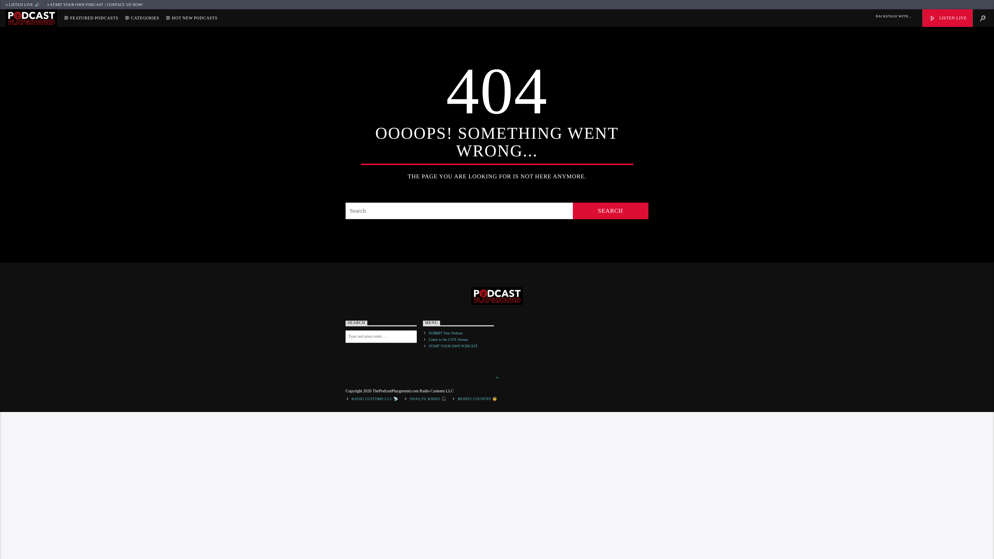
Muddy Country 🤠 (477, 399)
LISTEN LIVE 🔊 (24, 5)
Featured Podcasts (94, 18)
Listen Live (952, 18)
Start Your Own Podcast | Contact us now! (96, 5)
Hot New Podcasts (194, 18)
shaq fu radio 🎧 (428, 399)
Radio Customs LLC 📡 (375, 399)
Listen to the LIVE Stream (448, 340)
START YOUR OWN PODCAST (453, 346)
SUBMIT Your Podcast (446, 333)
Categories (145, 18)
